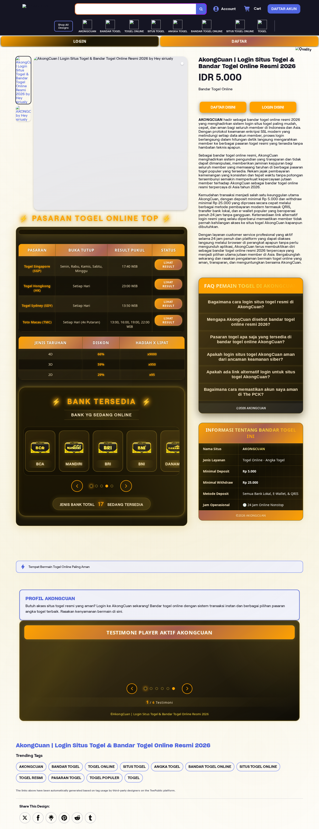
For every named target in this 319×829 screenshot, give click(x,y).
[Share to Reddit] (77, 817)
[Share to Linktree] (51, 817)
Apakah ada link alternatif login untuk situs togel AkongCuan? (250, 374)
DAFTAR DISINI (223, 107)
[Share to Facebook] (38, 817)
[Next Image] (183, 134)
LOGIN (79, 41)
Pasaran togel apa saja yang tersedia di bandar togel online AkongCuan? (250, 339)
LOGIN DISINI (273, 107)
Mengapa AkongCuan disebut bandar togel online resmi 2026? (251, 322)
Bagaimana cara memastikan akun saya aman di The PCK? (251, 392)
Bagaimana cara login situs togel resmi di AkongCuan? (251, 304)
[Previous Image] (37, 134)
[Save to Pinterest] (64, 817)
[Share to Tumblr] (90, 817)
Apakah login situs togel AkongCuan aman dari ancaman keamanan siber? (251, 357)
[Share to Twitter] (25, 817)
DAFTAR (239, 41)
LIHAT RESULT (168, 265)
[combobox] (135, 9)
